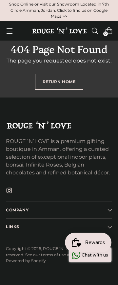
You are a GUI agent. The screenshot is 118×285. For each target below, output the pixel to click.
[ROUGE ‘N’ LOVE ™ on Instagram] (10, 191)
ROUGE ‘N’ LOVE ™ (62, 248)
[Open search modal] (94, 30)
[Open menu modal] (9, 30)
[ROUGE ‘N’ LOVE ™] (59, 30)
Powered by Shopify (26, 260)
